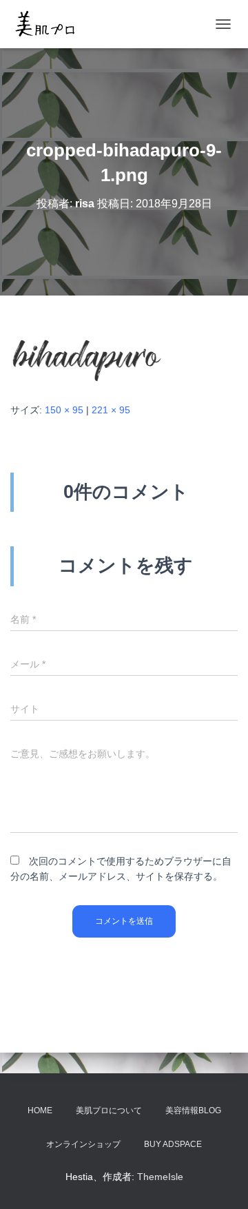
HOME (40, 1110)
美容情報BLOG (193, 1110)
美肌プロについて (109, 1110)
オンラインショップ (83, 1144)
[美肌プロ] (50, 24)
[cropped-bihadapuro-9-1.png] (86, 347)
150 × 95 (64, 409)
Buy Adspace (173, 1144)
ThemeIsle (160, 1176)
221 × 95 (111, 409)
